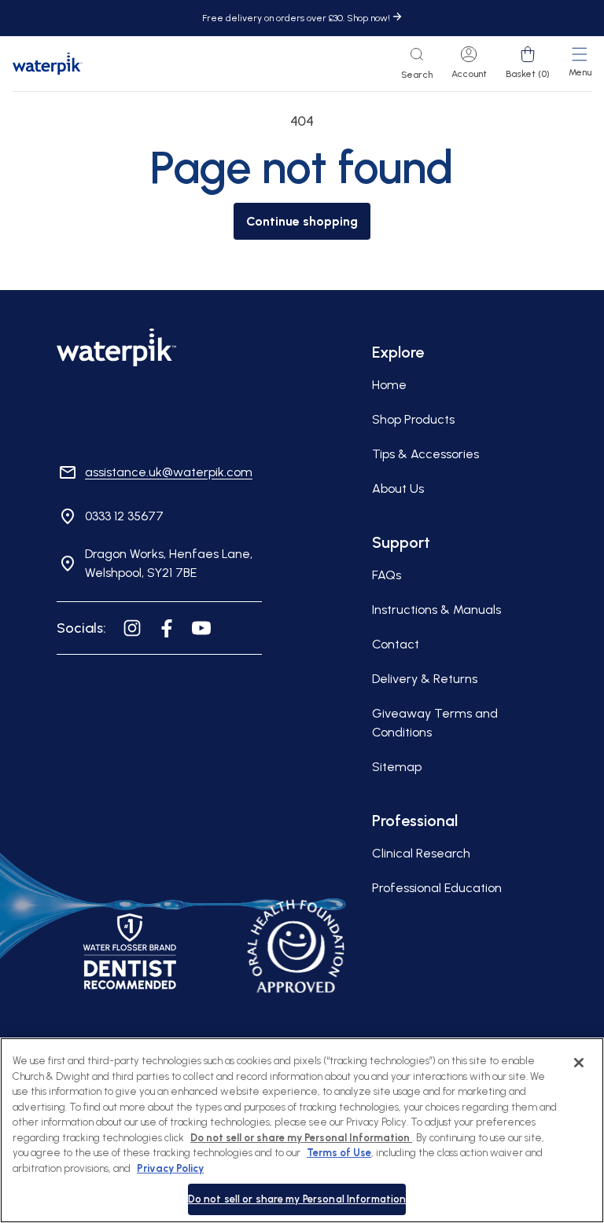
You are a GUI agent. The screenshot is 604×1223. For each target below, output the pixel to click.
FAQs (386, 574)
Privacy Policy (170, 1168)
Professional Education (437, 887)
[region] (302, 1130)
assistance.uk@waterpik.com (168, 472)
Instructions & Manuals (436, 609)
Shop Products (413, 419)
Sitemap (397, 766)
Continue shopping (302, 221)
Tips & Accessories (425, 453)
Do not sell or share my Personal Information (297, 1199)
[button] (417, 63)
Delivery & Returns (424, 678)
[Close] (579, 1062)
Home (389, 384)
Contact (395, 644)
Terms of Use (339, 1153)
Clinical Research (421, 853)
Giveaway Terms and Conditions (435, 723)
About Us (398, 488)
